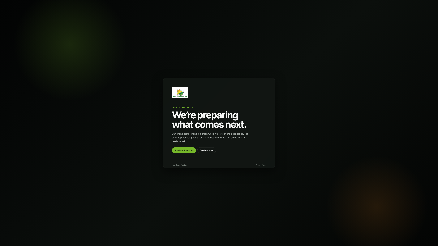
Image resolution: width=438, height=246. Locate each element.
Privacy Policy (261, 165)
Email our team (206, 150)
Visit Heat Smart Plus (184, 150)
